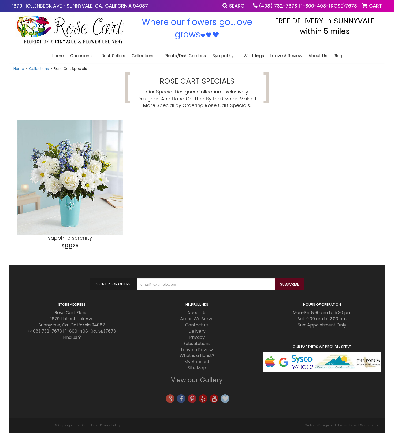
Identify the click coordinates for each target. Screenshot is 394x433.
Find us (70, 337)
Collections (143, 56)
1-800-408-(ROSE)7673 (329, 5)
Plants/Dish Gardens (185, 56)
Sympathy (223, 56)
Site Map (197, 368)
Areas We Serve (197, 319)
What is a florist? (197, 355)
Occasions (80, 56)
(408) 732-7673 (278, 5)
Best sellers (113, 56)
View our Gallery (197, 380)
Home (58, 56)
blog (338, 56)
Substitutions (196, 343)
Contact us (197, 325)
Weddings (254, 56)
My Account (197, 362)
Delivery (197, 331)
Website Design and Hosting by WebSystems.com (343, 425)
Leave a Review (286, 56)
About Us (317, 56)
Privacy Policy (110, 425)
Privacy (197, 337)
